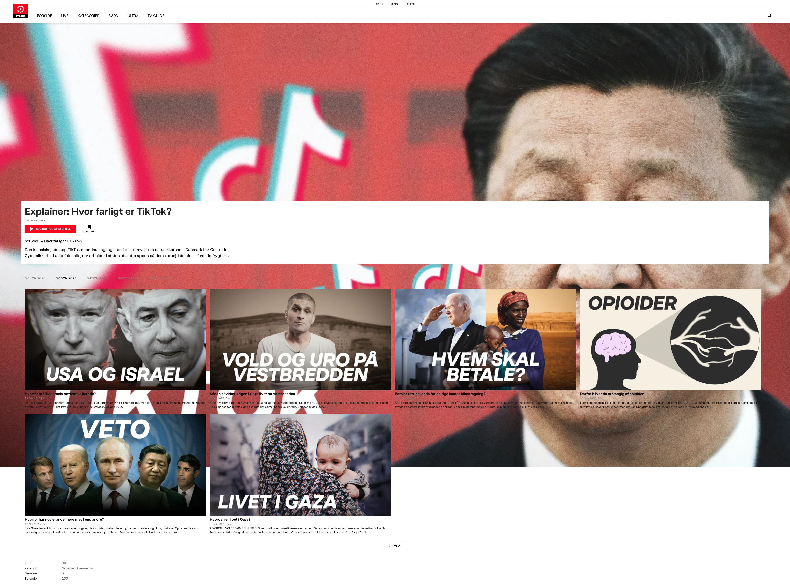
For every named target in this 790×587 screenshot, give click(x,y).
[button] (115, 396)
